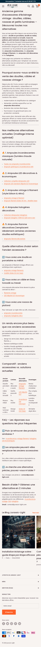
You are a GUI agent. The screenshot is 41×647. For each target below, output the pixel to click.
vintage (4, 501)
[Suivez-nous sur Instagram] (11, 623)
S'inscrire (9, 612)
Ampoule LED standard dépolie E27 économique (21, 184)
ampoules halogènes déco (13, 316)
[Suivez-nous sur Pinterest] (15, 623)
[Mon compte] (33, 6)
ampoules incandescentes (13, 313)
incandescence (11, 438)
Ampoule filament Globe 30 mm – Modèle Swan (20, 201)
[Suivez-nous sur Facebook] (3, 623)
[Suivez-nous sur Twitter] (7, 623)
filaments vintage (10, 293)
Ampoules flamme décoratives (14, 239)
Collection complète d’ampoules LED (16, 181)
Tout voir (35, 513)
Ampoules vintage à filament (14, 198)
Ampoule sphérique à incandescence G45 (18, 167)
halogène (33, 438)
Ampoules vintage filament (22, 386)
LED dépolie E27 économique (14, 296)
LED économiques (8, 441)
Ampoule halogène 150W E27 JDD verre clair (19, 218)
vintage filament (23, 438)
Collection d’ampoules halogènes (15, 215)
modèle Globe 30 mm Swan (13, 273)
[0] (37, 6)
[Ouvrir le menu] (3, 6)
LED (9, 501)
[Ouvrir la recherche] (29, 6)
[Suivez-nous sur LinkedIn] (19, 623)
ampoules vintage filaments (14, 270)
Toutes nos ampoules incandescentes (17, 164)
